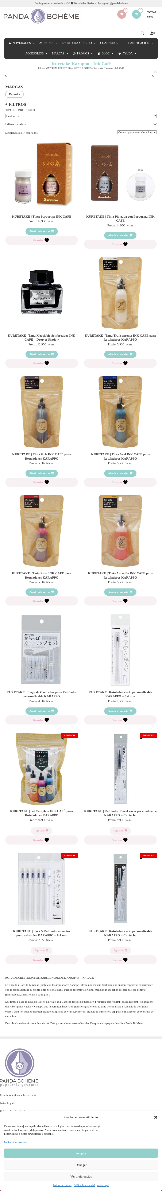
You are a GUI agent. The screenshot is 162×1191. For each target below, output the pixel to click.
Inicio (41, 68)
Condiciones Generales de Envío (18, 1095)
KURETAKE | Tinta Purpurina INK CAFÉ (41, 216)
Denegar (81, 1165)
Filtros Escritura (15, 124)
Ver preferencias (81, 1176)
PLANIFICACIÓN (138, 43)
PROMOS (83, 53)
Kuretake (14, 94)
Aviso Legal (103, 1185)
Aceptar (81, 1153)
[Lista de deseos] (121, 14)
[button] (156, 1117)
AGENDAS (46, 43)
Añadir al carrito (39, 231)
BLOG (106, 53)
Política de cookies (62, 1185)
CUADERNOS (109, 43)
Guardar (38, 240)
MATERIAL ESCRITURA (59, 68)
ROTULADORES (83, 68)
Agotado (40, 830)
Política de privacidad (84, 1185)
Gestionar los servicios (15, 1142)
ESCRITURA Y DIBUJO (77, 43)
